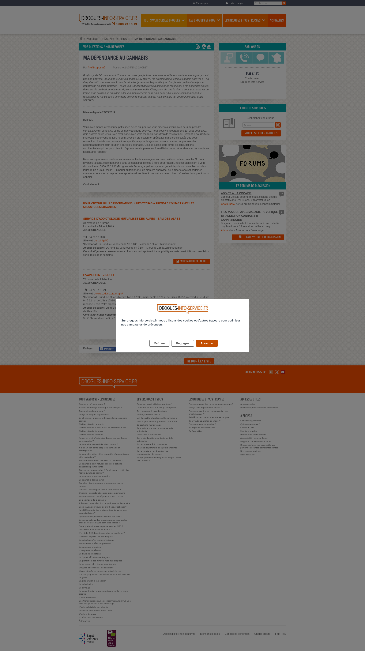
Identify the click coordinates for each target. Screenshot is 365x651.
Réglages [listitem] (182, 343)
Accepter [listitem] (206, 343)
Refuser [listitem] (159, 343)
